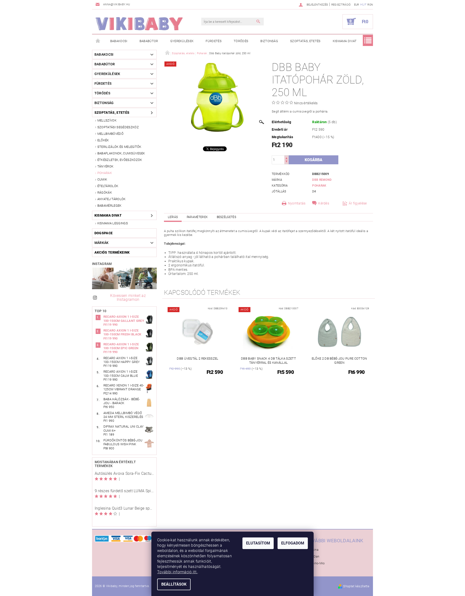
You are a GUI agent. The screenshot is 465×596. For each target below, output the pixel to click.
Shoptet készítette (356, 586)
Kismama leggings (112, 223)
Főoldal (98, 41)
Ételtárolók (107, 186)
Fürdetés (214, 41)
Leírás (173, 217)
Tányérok (105, 166)
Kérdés (323, 203)
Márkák (101, 243)
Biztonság (269, 41)
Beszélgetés (226, 217)
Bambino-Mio (315, 563)
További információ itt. (177, 572)
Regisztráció (341, 4)
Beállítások (173, 584)
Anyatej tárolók (111, 199)
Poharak (104, 173)
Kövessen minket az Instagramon (128, 297)
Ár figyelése (358, 203)
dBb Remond (322, 179)
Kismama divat (345, 41)
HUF (363, 4)
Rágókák (104, 192)
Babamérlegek (109, 205)
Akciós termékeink (112, 252)
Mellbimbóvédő (110, 134)
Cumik (102, 179)
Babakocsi (118, 41)
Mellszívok (106, 120)
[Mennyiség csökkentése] (286, 162)
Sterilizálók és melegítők (119, 147)
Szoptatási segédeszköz (118, 127)
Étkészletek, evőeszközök (119, 160)
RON (370, 4)
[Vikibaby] (139, 24)
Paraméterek (197, 217)
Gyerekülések (182, 41)
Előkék (103, 140)
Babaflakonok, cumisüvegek (121, 153)
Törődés (241, 41)
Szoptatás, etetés (305, 41)
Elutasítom (258, 543)
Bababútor (149, 41)
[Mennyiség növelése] (286, 157)
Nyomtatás (297, 203)
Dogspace (103, 233)
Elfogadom (292, 543)
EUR (356, 4)
